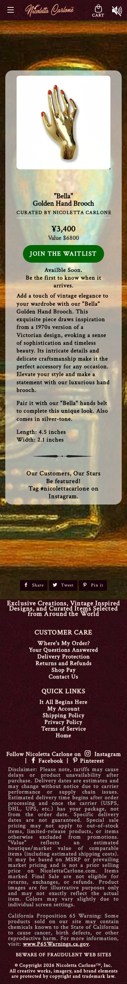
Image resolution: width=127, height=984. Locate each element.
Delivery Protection (63, 656)
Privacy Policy (63, 722)
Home (63, 735)
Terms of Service (63, 729)
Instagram (106, 754)
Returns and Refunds (64, 663)
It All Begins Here (63, 702)
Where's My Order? (63, 643)
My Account (63, 709)
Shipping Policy (64, 715)
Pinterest (91, 761)
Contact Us (63, 677)
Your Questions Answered (63, 650)
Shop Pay (64, 670)
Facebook (51, 761)
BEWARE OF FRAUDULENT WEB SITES (63, 955)
